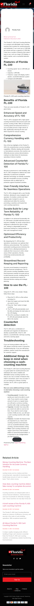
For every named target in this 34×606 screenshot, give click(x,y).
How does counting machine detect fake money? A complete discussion (17, 485)
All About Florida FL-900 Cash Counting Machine (14, 524)
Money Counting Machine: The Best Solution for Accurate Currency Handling (17, 464)
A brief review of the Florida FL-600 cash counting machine (16, 504)
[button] (24, 4)
